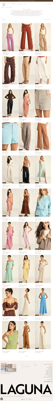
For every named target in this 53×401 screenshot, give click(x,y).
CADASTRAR (34, 5)
